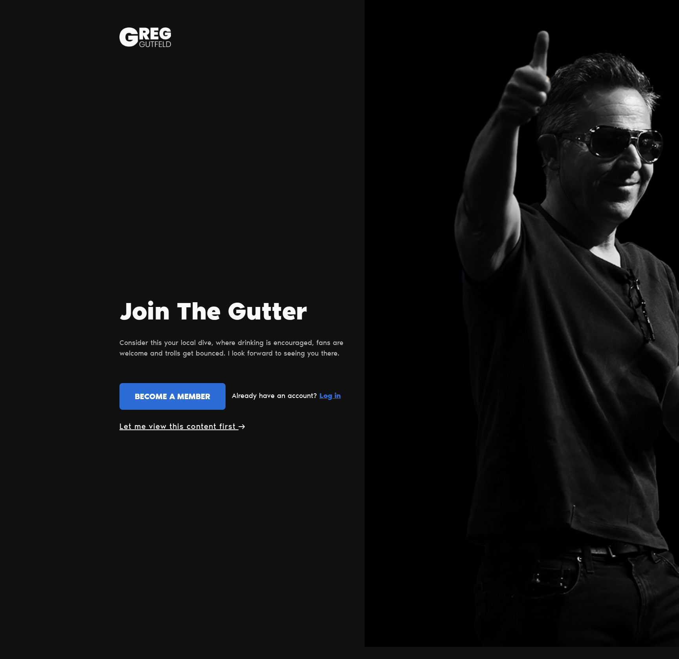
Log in (330, 396)
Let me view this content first (179, 427)
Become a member (172, 397)
